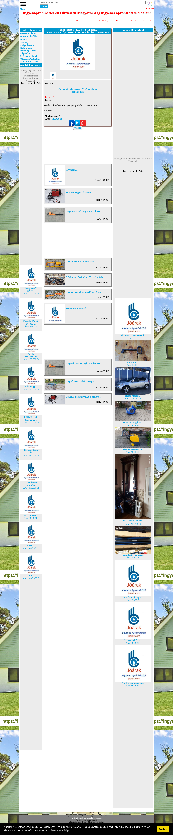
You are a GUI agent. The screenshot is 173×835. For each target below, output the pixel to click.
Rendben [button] (163, 829)
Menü (22, 9)
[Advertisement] (31, 132)
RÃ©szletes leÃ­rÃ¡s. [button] (59, 830)
